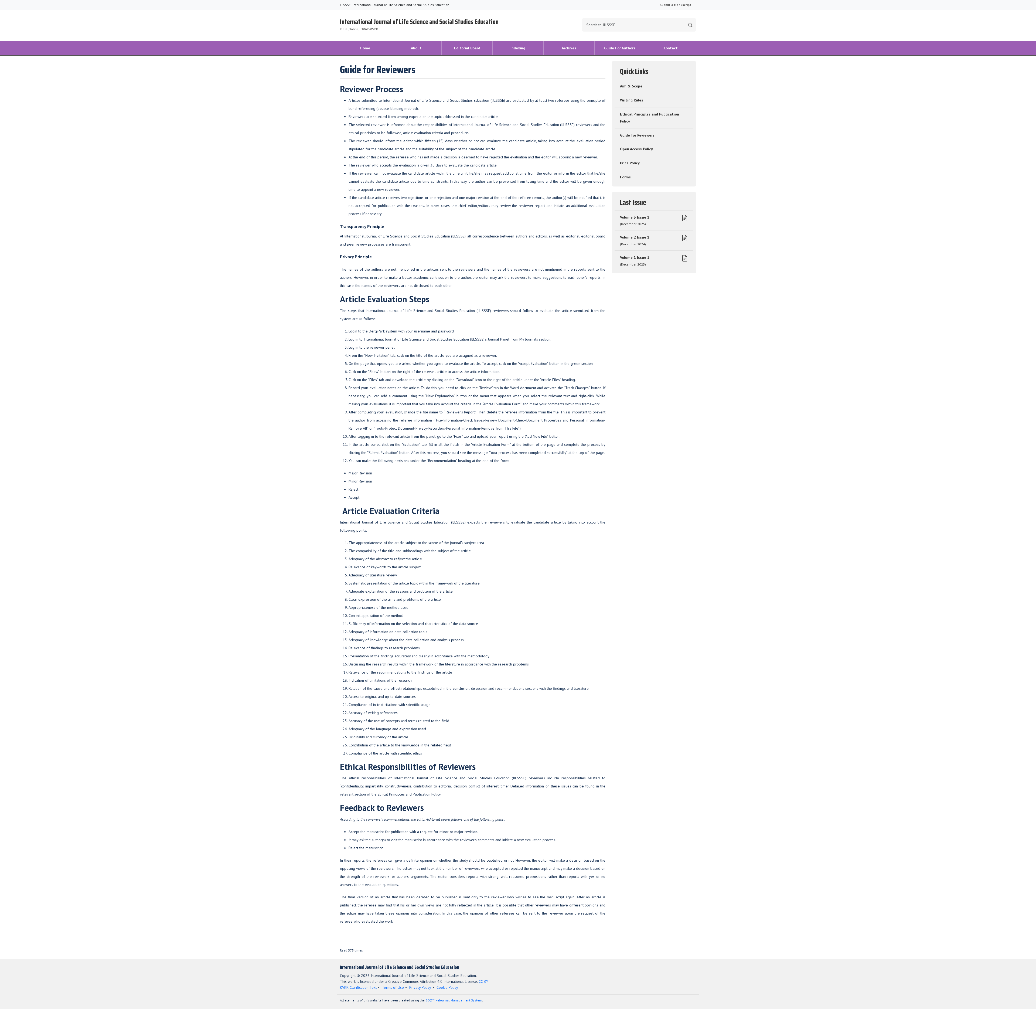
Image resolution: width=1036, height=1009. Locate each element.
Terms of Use (393, 987)
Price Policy (630, 163)
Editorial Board (467, 48)
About (416, 48)
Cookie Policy (447, 987)
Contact (671, 48)
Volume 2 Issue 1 (634, 240)
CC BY (483, 981)
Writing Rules (631, 100)
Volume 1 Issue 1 (634, 260)
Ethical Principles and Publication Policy (649, 118)
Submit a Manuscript (675, 5)
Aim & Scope (631, 86)
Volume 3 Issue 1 (634, 220)
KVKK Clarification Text (358, 987)
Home (365, 48)
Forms (625, 177)
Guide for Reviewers (637, 135)
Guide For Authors (619, 48)
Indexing (517, 48)
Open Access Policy (636, 149)
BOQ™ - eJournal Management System (453, 1000)
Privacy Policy (420, 987)
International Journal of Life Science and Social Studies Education (419, 24)
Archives (569, 48)
